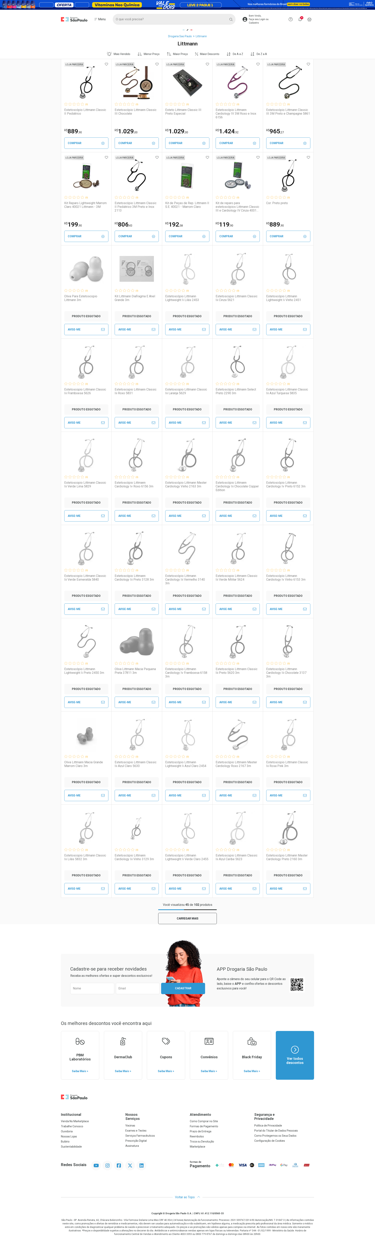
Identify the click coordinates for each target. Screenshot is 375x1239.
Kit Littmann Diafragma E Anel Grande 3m (135, 298)
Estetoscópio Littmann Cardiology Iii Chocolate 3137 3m (286, 672)
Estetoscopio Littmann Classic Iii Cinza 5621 (236, 298)
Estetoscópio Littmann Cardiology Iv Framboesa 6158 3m (186, 672)
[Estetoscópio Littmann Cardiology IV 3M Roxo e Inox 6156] (238, 82)
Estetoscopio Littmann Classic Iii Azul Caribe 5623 (236, 857)
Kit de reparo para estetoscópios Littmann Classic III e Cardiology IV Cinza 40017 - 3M (237, 207)
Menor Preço (152, 54)
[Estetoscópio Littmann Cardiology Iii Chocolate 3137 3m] (288, 641)
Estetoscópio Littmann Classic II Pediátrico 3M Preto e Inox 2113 (135, 206)
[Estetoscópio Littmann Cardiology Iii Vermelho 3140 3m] (187, 548)
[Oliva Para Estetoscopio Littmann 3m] (86, 269)
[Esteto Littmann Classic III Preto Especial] (187, 82)
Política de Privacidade (268, 1125)
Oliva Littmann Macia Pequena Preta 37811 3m (135, 671)
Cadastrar (183, 988)
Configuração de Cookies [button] (269, 1140)
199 (73, 224)
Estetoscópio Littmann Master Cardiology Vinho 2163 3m (186, 484)
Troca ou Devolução (202, 1141)
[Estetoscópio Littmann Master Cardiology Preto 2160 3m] (288, 828)
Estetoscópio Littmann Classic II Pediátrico (85, 111)
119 (224, 224)
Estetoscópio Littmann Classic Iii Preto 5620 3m (236, 671)
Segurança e (264, 1116)
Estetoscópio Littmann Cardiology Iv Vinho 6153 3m (285, 577)
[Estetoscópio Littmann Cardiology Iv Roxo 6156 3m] (137, 455)
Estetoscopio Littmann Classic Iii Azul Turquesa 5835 (287, 391)
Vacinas (130, 1125)
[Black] (187, 5)
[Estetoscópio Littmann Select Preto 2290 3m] (238, 362)
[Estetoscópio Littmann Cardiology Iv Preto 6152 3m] (288, 455)
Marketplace (197, 1146)
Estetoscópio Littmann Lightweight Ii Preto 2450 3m (84, 671)
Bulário (65, 1141)
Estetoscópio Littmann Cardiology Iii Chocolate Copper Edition (237, 486)
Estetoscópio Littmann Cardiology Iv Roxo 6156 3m (134, 484)
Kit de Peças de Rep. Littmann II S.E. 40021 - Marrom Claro (187, 205)
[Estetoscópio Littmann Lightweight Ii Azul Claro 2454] (187, 735)
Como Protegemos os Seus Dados (275, 1135)
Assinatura (132, 1145)
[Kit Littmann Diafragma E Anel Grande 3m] (137, 269)
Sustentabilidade (71, 1146)
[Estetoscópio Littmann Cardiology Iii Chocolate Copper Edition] (238, 455)
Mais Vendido (122, 54)
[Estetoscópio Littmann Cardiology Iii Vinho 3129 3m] (137, 828)
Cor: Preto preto (277, 203)
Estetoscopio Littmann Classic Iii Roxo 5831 (135, 391)
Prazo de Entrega (200, 1131)
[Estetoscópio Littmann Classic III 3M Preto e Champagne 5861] (288, 82)
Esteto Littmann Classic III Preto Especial (183, 111)
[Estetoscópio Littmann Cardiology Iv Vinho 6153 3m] (288, 548)
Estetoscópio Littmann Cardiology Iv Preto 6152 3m (285, 484)
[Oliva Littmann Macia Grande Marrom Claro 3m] (86, 735)
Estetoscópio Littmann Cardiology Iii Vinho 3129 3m (134, 857)
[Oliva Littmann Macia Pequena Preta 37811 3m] (137, 641)
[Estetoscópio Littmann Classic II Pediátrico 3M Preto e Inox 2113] (137, 176)
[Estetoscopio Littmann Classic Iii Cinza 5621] (238, 269)
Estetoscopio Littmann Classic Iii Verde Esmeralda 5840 (85, 577)
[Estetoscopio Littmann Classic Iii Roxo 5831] (137, 362)
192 (174, 224)
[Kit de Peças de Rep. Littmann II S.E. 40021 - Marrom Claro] (187, 176)
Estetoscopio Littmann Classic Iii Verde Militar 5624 (236, 577)
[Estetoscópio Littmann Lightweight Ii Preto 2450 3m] (86, 641)
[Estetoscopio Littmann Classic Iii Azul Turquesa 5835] (288, 362)
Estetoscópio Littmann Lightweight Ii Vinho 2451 (283, 298)
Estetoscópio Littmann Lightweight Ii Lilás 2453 (182, 298)
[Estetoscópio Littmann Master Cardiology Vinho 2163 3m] (187, 455)
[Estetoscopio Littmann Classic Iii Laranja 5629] (187, 362)
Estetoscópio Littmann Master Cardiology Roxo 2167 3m (236, 764)
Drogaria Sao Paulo (180, 36)
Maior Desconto (209, 54)
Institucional (71, 1114)
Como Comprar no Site (204, 1121)
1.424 (227, 131)
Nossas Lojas (69, 1136)
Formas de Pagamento (204, 1126)
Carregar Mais (187, 918)
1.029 (126, 131)
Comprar (74, 143)
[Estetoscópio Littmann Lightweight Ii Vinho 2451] (288, 269)
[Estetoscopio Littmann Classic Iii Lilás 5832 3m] (86, 828)
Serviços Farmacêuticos (140, 1135)
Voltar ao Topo (185, 1197)
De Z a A (262, 54)
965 (275, 131)
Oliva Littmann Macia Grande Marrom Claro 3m (83, 764)
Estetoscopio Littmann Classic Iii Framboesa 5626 (85, 391)
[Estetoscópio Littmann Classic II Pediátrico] (86, 82)
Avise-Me (74, 329)
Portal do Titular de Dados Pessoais (276, 1130)
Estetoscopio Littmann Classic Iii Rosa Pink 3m (287, 764)
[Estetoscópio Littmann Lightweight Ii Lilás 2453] (187, 269)
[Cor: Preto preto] (288, 176)
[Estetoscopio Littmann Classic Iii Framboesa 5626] (86, 362)
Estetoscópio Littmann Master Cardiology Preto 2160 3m (287, 857)
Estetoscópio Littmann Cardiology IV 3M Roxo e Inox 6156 (236, 113)
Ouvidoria (67, 1131)
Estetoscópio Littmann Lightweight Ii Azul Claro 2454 (185, 764)
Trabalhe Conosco (72, 1126)
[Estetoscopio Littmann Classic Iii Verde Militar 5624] (238, 548)
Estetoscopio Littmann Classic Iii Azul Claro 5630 (135, 764)
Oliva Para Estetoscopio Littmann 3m (80, 298)
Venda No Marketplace (75, 1121)
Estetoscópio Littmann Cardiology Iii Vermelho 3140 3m (185, 579)
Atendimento (200, 1114)
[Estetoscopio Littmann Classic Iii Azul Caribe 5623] (238, 828)
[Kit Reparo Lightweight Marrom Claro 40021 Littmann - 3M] (86, 176)
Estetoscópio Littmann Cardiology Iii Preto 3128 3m (134, 577)
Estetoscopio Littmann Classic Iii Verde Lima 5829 (85, 484)
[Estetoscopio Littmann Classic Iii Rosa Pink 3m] (288, 735)
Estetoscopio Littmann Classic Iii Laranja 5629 (186, 391)
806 (123, 224)
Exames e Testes (135, 1130)
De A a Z (238, 54)
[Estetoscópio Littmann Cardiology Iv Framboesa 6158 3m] (187, 641)
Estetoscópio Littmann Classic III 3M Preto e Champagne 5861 (288, 111)
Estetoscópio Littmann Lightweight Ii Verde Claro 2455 (186, 857)
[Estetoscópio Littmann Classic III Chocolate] (137, 82)
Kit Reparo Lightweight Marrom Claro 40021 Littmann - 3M (85, 205)
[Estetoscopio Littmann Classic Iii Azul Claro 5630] (137, 735)
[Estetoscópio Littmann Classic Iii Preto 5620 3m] (238, 641)
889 (73, 131)
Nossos (132, 1116)
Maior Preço (180, 54)
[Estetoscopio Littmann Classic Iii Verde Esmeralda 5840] (86, 548)
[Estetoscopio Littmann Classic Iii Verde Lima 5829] (86, 455)
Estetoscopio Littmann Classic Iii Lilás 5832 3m (85, 857)
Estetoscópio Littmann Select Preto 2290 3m (236, 391)
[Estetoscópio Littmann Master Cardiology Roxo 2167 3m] (238, 735)
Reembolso (197, 1136)
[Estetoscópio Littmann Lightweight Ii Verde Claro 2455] (187, 828)
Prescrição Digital (136, 1140)
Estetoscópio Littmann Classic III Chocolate (135, 111)
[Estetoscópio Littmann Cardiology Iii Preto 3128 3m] (137, 548)
